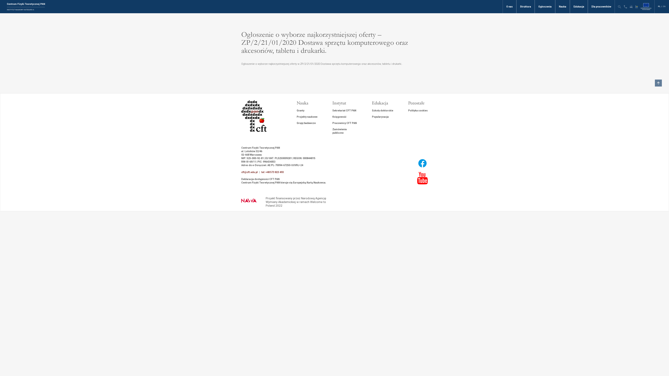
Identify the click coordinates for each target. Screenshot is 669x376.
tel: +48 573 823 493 (272, 172)
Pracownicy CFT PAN (344, 123)
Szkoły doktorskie (382, 110)
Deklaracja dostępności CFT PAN (260, 179)
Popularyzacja (380, 116)
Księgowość (339, 116)
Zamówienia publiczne (339, 131)
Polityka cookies (418, 110)
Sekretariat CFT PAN (344, 110)
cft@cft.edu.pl (249, 172)
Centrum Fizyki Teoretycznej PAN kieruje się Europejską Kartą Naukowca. (283, 182)
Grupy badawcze (306, 123)
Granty (300, 110)
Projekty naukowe (307, 116)
